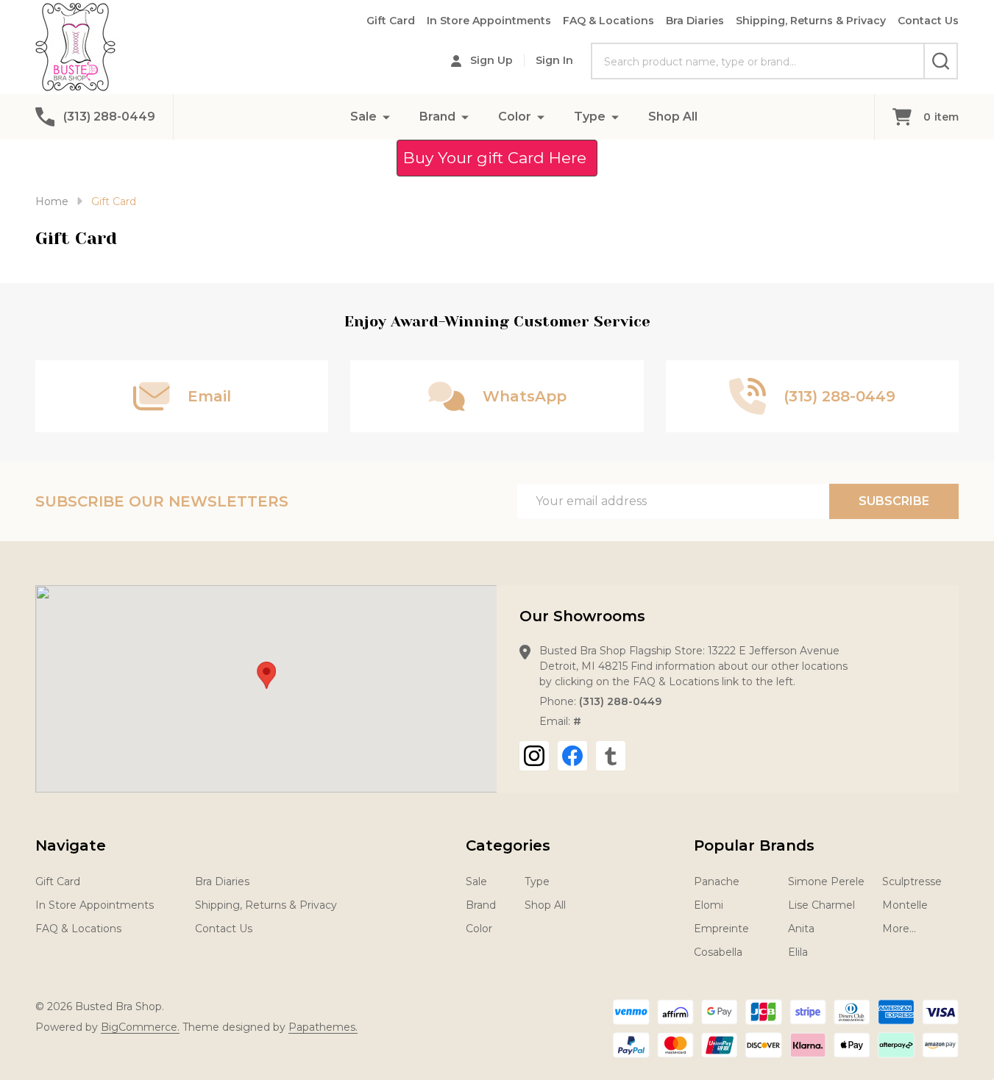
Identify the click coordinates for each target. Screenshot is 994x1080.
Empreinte (721, 928)
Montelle (905, 905)
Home (51, 201)
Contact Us (928, 20)
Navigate (70, 845)
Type (590, 117)
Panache (716, 881)
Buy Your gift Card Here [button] (497, 158)
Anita (801, 928)
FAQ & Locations (608, 20)
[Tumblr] (610, 755)
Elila (798, 952)
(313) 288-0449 (620, 701)
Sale (363, 117)
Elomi (708, 905)
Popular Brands (754, 845)
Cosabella (718, 952)
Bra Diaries (695, 20)
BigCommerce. (140, 1027)
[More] (386, 116)
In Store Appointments (489, 20)
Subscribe (894, 501)
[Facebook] (572, 755)
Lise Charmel (821, 905)
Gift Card (390, 20)
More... (899, 928)
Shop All (672, 117)
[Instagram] (534, 755)
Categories (508, 845)
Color (514, 117)
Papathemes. (323, 1027)
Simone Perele (826, 881)
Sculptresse (912, 881)
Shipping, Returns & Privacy (811, 20)
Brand (437, 117)
